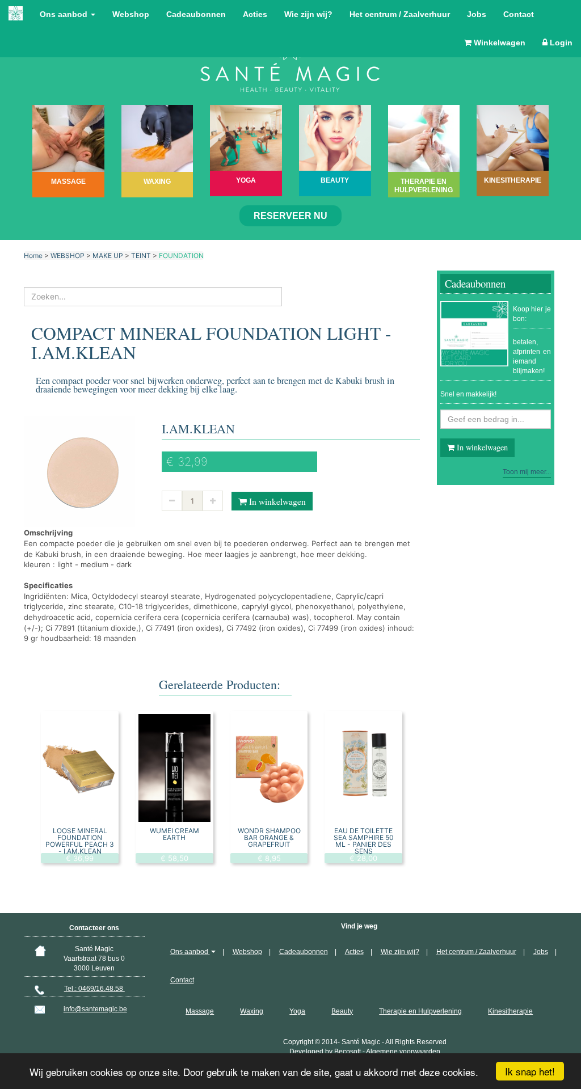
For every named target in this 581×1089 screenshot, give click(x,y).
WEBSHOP (67, 255)
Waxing (251, 1011)
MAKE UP (107, 255)
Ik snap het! (530, 1071)
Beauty (342, 1011)
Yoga (297, 1011)
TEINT (141, 255)
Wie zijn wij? (308, 14)
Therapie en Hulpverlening (420, 1011)
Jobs (476, 14)
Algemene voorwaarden (403, 1052)
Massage (200, 1011)
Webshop (130, 14)
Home (33, 255)
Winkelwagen (498, 42)
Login (560, 42)
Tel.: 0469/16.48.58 (94, 989)
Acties (255, 14)
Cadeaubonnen (196, 14)
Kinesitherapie (510, 1011)
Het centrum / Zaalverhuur (400, 14)
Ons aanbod (65, 14)
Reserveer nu (290, 216)
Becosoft (347, 1052)
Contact (518, 14)
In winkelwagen (276, 501)
